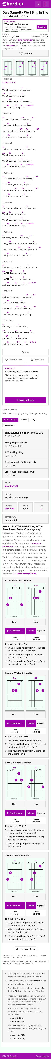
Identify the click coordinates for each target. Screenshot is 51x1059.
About (38, 1056)
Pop (12, 508)
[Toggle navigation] (45, 4)
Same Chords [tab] (10, 420)
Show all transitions (25, 949)
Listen (14, 622)
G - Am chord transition (24, 574)
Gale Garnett (11, 486)
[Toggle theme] (38, 4)
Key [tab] (33, 420)
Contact (45, 1056)
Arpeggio (41, 631)
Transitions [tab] (9, 425)
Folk (7, 508)
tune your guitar (25, 40)
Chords (31, 631)
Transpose (10, 45)
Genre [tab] (24, 420)
